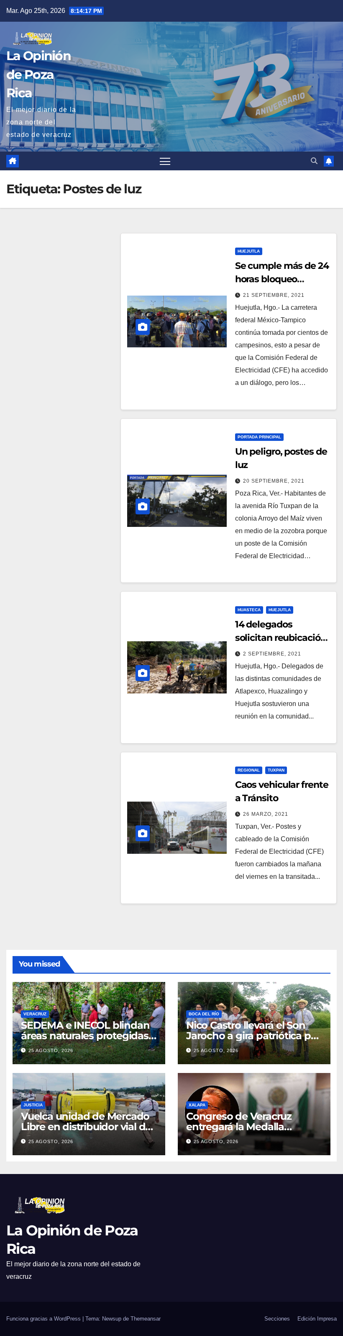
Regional (249, 770)
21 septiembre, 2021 (274, 295)
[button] (314, 160)
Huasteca (249, 609)
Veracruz (34, 1014)
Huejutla (249, 251)
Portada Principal (259, 437)
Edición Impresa (317, 1319)
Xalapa (197, 1105)
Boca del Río (204, 1014)
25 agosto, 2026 (50, 1050)
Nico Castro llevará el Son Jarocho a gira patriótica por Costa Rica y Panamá (253, 1035)
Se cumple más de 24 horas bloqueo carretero (282, 279)
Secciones (277, 1319)
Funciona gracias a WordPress (44, 1319)
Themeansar (146, 1319)
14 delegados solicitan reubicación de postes (280, 638)
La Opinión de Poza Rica (38, 74)
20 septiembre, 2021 (274, 481)
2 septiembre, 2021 (272, 654)
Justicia (33, 1105)
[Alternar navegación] (165, 160)
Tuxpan (276, 770)
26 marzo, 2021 (265, 814)
